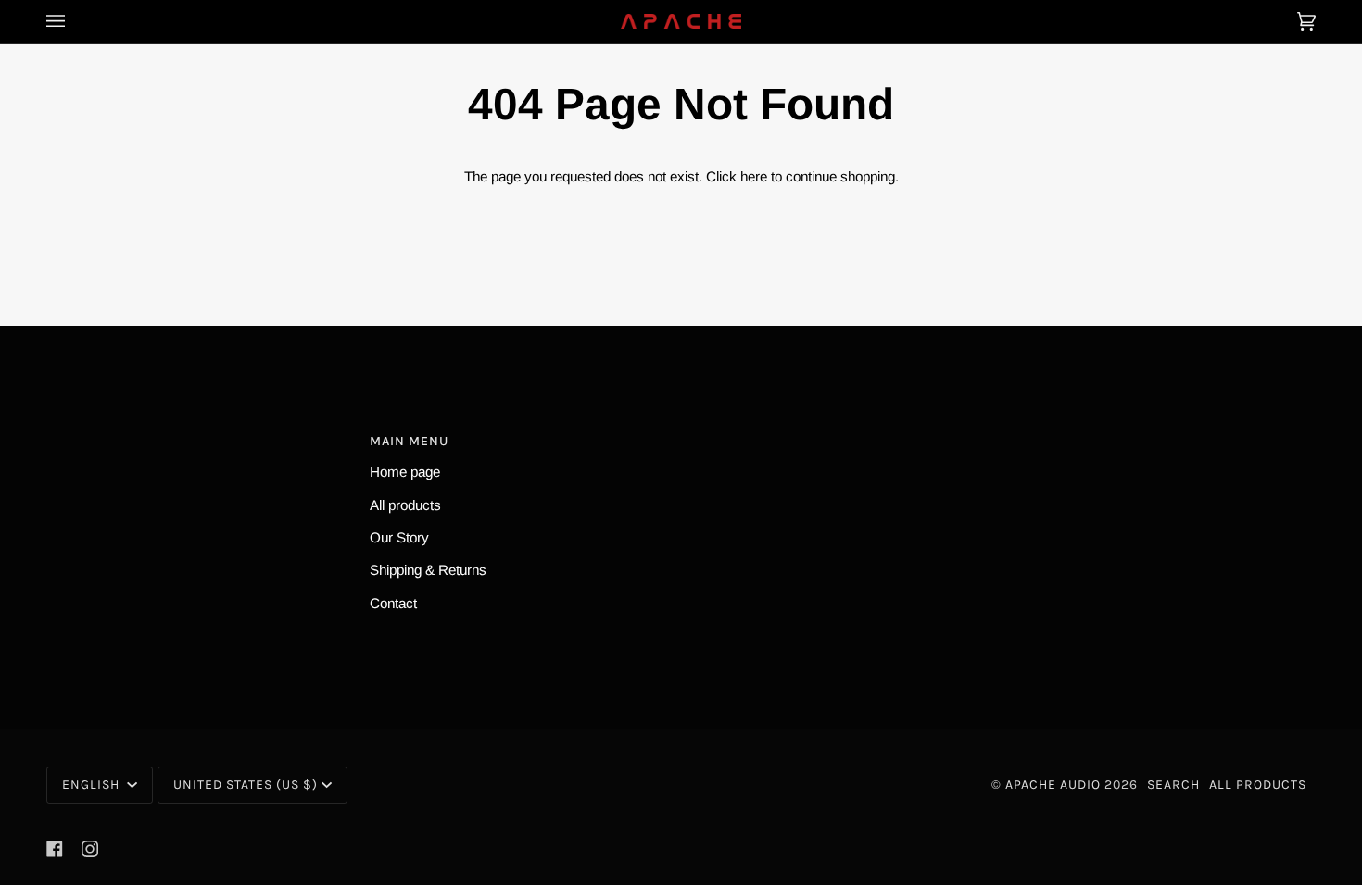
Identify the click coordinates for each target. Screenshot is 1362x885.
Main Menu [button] (409, 441)
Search (1173, 784)
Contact (393, 603)
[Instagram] (90, 849)
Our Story (399, 537)
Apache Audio (1053, 784)
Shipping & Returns (428, 570)
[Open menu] (74, 21)
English (92, 784)
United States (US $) (245, 784)
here (753, 176)
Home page (405, 472)
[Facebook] (54, 849)
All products (405, 505)
